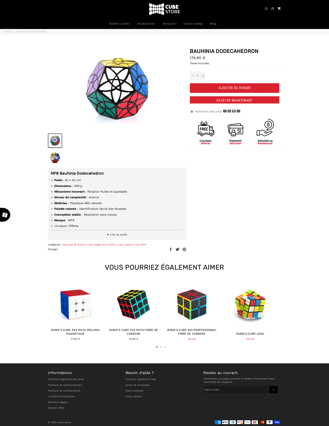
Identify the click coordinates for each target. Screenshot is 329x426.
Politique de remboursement (65, 385)
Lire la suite (118, 234)
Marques (169, 23)
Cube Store (64, 422)
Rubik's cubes (119, 23)
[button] (157, 347)
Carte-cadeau (193, 23)
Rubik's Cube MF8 (135, 244)
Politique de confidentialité (64, 390)
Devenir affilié (56, 407)
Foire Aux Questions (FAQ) (141, 379)
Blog (213, 23)
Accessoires (146, 23)
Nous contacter (135, 390)
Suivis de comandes (137, 385)
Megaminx (100, 244)
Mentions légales (58, 402)
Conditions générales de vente (66, 379)
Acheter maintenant (234, 100)
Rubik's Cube (115, 244)
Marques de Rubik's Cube (78, 244)
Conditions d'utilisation (61, 396)
